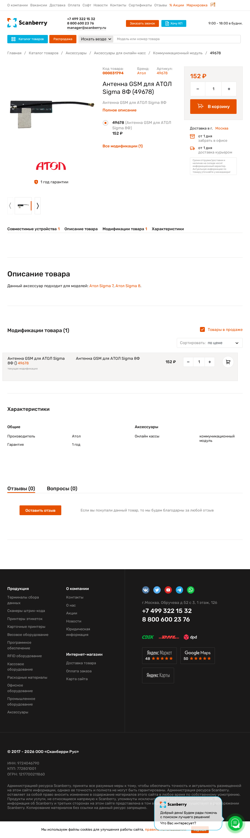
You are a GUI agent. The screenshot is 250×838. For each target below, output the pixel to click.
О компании (17, 5)
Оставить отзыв (40, 510)
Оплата (74, 5)
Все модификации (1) (123, 146)
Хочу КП (176, 23)
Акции (71, 613)
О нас (71, 605)
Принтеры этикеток (24, 619)
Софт (87, 5)
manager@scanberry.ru (86, 28)
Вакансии (38, 5)
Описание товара (81, 229)
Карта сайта (77, 679)
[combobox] (210, 343)
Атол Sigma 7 (101, 285)
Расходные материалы (27, 677)
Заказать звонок (142, 23)
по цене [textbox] (201, 342)
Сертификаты (140, 5)
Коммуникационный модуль (178, 53)
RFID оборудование (24, 656)
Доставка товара (81, 663)
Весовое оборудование (27, 634)
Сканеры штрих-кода (26, 611)
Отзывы (160, 5)
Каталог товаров (43, 53)
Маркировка (197, 5)
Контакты (118, 5)
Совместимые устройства (33, 229)
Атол (141, 73)
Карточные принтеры (26, 626)
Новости (101, 5)
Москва (221, 128)
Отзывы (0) (21, 488)
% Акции (176, 5)
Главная (14, 53)
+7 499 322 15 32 (81, 19)
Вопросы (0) (62, 488)
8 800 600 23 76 (80, 23)
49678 (23, 363)
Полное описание (119, 110)
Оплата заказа (79, 671)
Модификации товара (125, 229)
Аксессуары (76, 53)
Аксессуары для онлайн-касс (120, 53)
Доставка (57, 5)
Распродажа (62, 39)
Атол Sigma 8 (127, 285)
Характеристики (168, 229)
